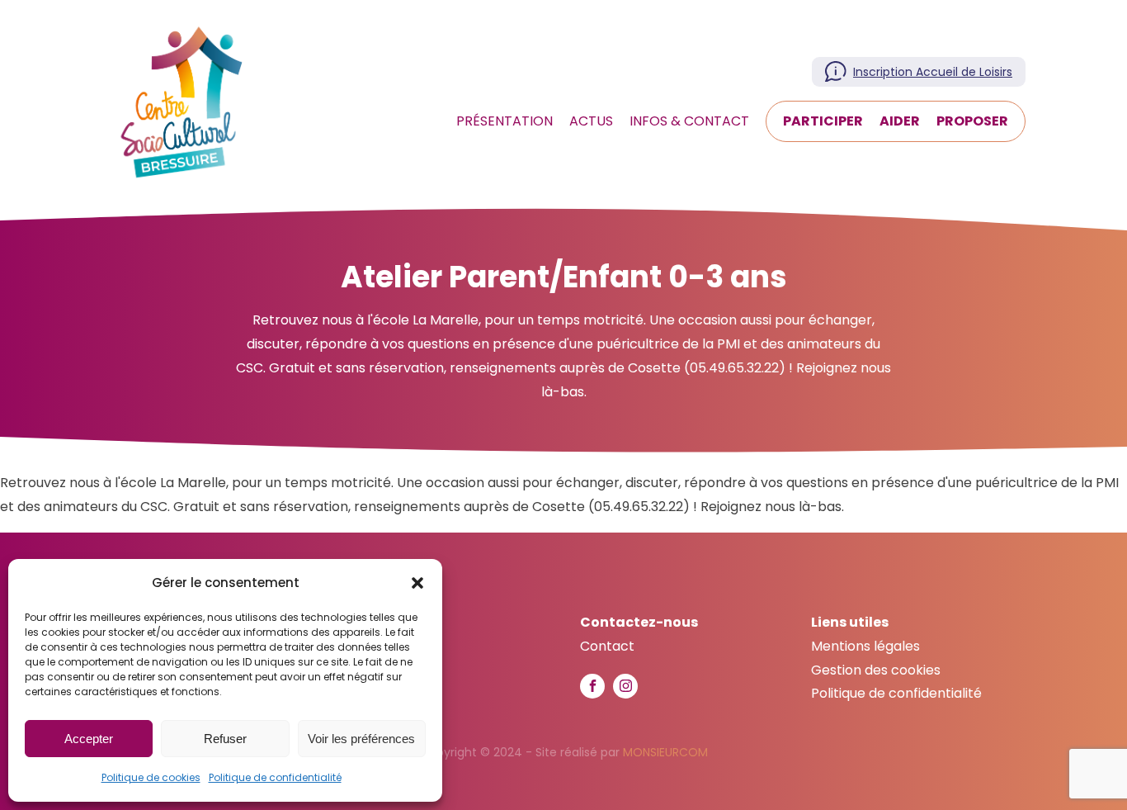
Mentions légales (865, 646)
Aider (899, 120)
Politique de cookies (150, 777)
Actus (591, 120)
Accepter (88, 739)
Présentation (504, 120)
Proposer (972, 120)
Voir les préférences (361, 739)
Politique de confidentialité (275, 777)
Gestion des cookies (876, 670)
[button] (417, 583)
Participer (823, 120)
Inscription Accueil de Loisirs (932, 72)
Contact (607, 646)
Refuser (225, 739)
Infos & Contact (689, 120)
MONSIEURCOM (665, 752)
